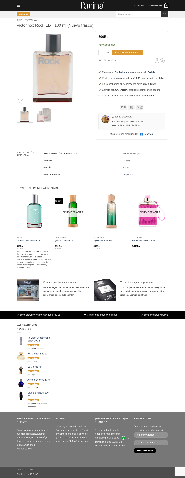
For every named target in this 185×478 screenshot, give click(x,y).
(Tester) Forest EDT (64, 240)
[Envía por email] (162, 60)
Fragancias (128, 174)
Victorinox (31, 20)
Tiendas (21, 470)
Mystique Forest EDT (103, 240)
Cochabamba (122, 72)
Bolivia (151, 72)
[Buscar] (164, 14)
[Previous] (21, 68)
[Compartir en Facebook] (157, 60)
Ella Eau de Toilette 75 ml (143, 240)
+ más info (83, 441)
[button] (18, 5)
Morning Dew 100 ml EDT (28, 240)
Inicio (19, 20)
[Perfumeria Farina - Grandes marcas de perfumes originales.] (92, 5)
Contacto (32, 470)
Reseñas (148, 134)
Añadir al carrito (127, 52)
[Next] (85, 68)
